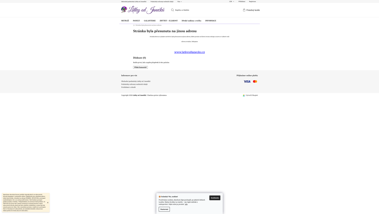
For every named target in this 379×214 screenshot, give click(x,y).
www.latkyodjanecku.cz (189, 52)
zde (186, 204)
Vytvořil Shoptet (252, 95)
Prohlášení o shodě (128, 87)
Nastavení (164, 209)
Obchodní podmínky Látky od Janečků (133, 1)
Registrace (252, 1)
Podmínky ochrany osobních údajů (162, 1)
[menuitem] (125, 20)
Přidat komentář (140, 67)
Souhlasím (215, 198)
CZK (230, 1)
